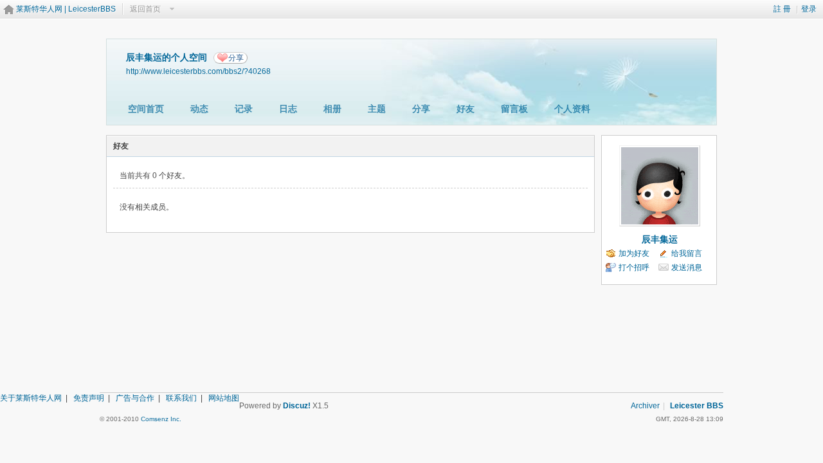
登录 (809, 9)
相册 (332, 109)
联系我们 (181, 398)
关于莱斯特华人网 (31, 398)
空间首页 (146, 109)
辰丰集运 (660, 239)
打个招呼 (634, 267)
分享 (236, 57)
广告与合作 (135, 398)
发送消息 (686, 267)
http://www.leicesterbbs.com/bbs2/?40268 (198, 71)
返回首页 (145, 9)
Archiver (645, 405)
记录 (244, 109)
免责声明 (88, 398)
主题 (377, 109)
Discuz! (297, 405)
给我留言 (686, 253)
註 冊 (782, 9)
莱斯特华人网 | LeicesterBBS (66, 9)
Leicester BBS (696, 405)
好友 (466, 109)
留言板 (514, 109)
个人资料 (572, 109)
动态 (199, 109)
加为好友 (634, 253)
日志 (288, 109)
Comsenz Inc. (161, 418)
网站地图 (223, 398)
